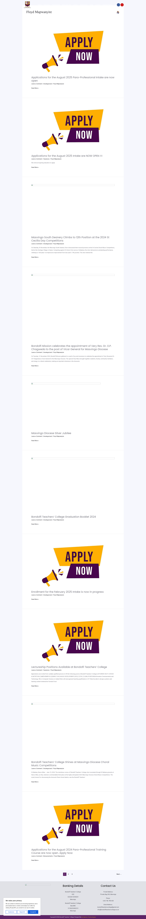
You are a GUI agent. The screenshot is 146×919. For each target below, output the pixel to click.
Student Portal (107, 4)
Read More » (35, 88)
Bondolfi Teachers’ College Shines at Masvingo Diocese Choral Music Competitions (70, 763)
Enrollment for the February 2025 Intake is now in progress (67, 592)
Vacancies (46, 159)
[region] (22, 907)
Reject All (22, 912)
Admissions (84, 4)
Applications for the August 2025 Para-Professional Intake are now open (72, 79)
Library (75, 4)
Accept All (33, 912)
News (91, 4)
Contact (97, 4)
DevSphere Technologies (88, 917)
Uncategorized (47, 84)
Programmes (56, 4)
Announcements (48, 856)
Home (40, 4)
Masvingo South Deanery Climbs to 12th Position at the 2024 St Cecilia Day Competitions (70, 238)
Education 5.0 (66, 4)
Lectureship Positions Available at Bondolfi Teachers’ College (69, 667)
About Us (47, 4)
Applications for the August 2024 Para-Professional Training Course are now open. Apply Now (68, 851)
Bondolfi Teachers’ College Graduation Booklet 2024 (63, 517)
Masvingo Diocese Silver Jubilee (51, 433)
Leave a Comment (36, 84)
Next (119, 874)
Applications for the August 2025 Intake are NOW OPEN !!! (66, 156)
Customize (11, 912)
